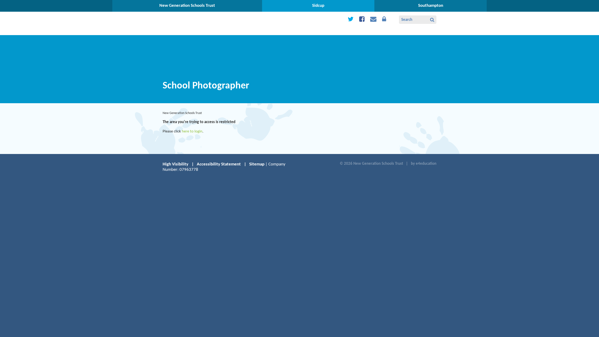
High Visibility (175, 164)
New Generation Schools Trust (182, 113)
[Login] (384, 20)
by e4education (423, 164)
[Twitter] (351, 20)
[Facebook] (362, 20)
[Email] (373, 20)
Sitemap (256, 164)
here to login (192, 131)
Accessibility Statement (219, 164)
